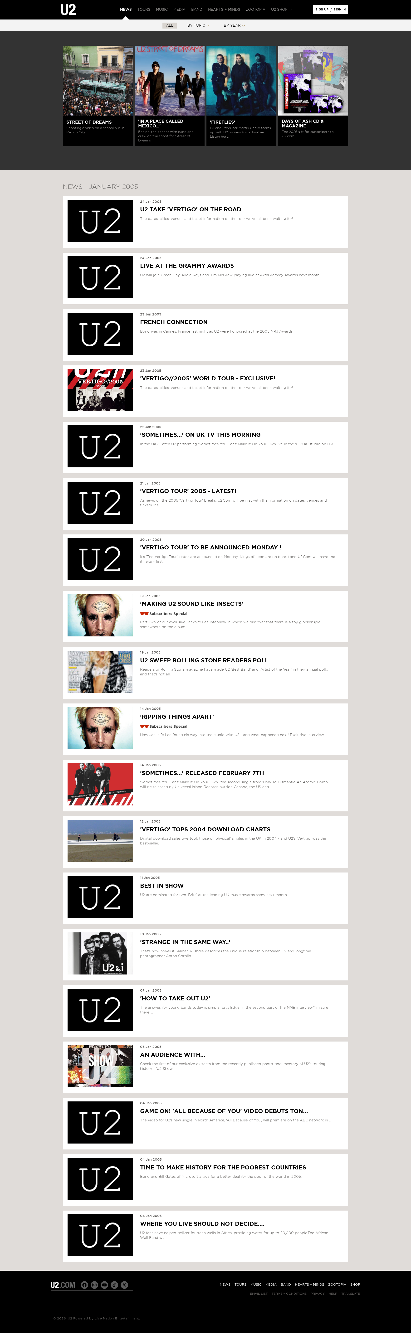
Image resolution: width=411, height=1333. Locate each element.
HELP (333, 1293)
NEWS (225, 1284)
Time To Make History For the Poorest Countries (223, 1167)
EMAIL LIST (259, 1293)
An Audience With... (172, 1055)
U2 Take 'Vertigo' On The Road (190, 210)
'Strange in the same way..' (185, 942)
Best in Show (162, 886)
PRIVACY (318, 1293)
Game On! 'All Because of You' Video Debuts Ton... (224, 1111)
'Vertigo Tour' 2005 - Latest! (188, 491)
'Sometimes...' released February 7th (202, 773)
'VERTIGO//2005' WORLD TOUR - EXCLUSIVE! (207, 379)
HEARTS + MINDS (309, 1284)
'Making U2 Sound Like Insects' (191, 604)
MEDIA (271, 1284)
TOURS (240, 1284)
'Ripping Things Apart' (177, 717)
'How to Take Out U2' (175, 998)
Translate (350, 1293)
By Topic (196, 25)
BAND (286, 1284)
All (169, 25)
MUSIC (255, 1284)
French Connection (174, 322)
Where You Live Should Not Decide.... (202, 1224)
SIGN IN (341, 10)
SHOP (355, 1284)
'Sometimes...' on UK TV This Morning (200, 435)
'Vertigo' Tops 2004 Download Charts (205, 829)
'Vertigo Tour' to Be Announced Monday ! (210, 548)
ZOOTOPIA (337, 1284)
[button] (281, 10)
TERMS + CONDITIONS (289, 1293)
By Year (232, 25)
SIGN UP (323, 10)
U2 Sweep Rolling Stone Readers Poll (204, 660)
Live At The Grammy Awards (187, 266)
